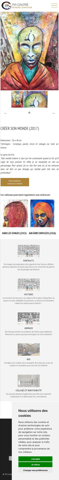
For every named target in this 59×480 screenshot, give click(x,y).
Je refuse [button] (35, 464)
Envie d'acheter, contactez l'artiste (14, 182)
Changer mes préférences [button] (35, 470)
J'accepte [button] (35, 459)
